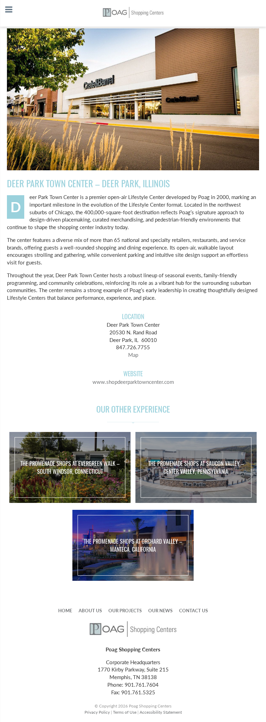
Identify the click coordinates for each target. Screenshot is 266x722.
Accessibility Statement (161, 712)
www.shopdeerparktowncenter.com (133, 382)
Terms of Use (124, 712)
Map (133, 355)
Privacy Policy (97, 712)
